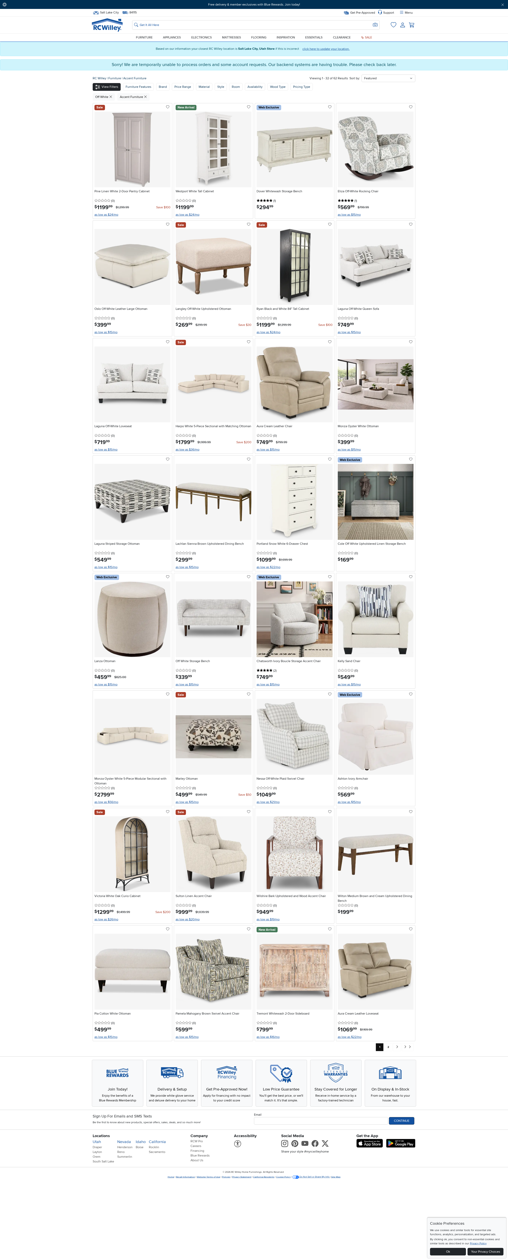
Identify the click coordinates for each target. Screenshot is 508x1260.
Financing (197, 1151)
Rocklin (154, 1147)
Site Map (336, 1176)
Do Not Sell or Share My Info (314, 1176)
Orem (96, 1157)
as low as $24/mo (106, 215)
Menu (409, 13)
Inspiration (286, 37)
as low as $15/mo (349, 215)
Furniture (144, 37)
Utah (97, 1141)
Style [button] (220, 87)
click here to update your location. (326, 49)
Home (171, 1176)
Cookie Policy (283, 1176)
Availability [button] (255, 87)
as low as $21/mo (268, 802)
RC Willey (99, 78)
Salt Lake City (109, 12)
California (157, 1141)
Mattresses (231, 37)
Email (258, 1115)
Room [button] (236, 87)
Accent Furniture (134, 78)
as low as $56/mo (106, 802)
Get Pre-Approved (362, 13)
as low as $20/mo (188, 919)
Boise (139, 1147)
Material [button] (204, 87)
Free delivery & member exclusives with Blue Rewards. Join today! (254, 5)
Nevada (124, 1141)
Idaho (141, 1141)
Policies (226, 1176)
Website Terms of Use (208, 1176)
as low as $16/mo (268, 1037)
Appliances (172, 37)
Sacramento (157, 1152)
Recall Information (185, 1176)
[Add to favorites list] (168, 107)
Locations (101, 1136)
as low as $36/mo (187, 450)
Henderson (125, 1147)
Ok (448, 1252)
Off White (102, 97)
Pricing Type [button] (301, 87)
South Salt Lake (103, 1161)
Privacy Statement (241, 1176)
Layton (97, 1152)
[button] (48, 4)
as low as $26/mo (106, 919)
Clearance (342, 37)
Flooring (258, 37)
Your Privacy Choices (485, 1252)
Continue (401, 1121)
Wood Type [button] (278, 87)
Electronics (201, 37)
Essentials (313, 37)
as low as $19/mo (268, 919)
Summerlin (124, 1157)
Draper (97, 1147)
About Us (196, 1160)
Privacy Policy (478, 1243)
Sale (368, 37)
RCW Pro (196, 1141)
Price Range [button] (182, 87)
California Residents (263, 1176)
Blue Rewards (200, 1156)
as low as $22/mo (268, 567)
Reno (121, 1152)
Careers (195, 1146)
